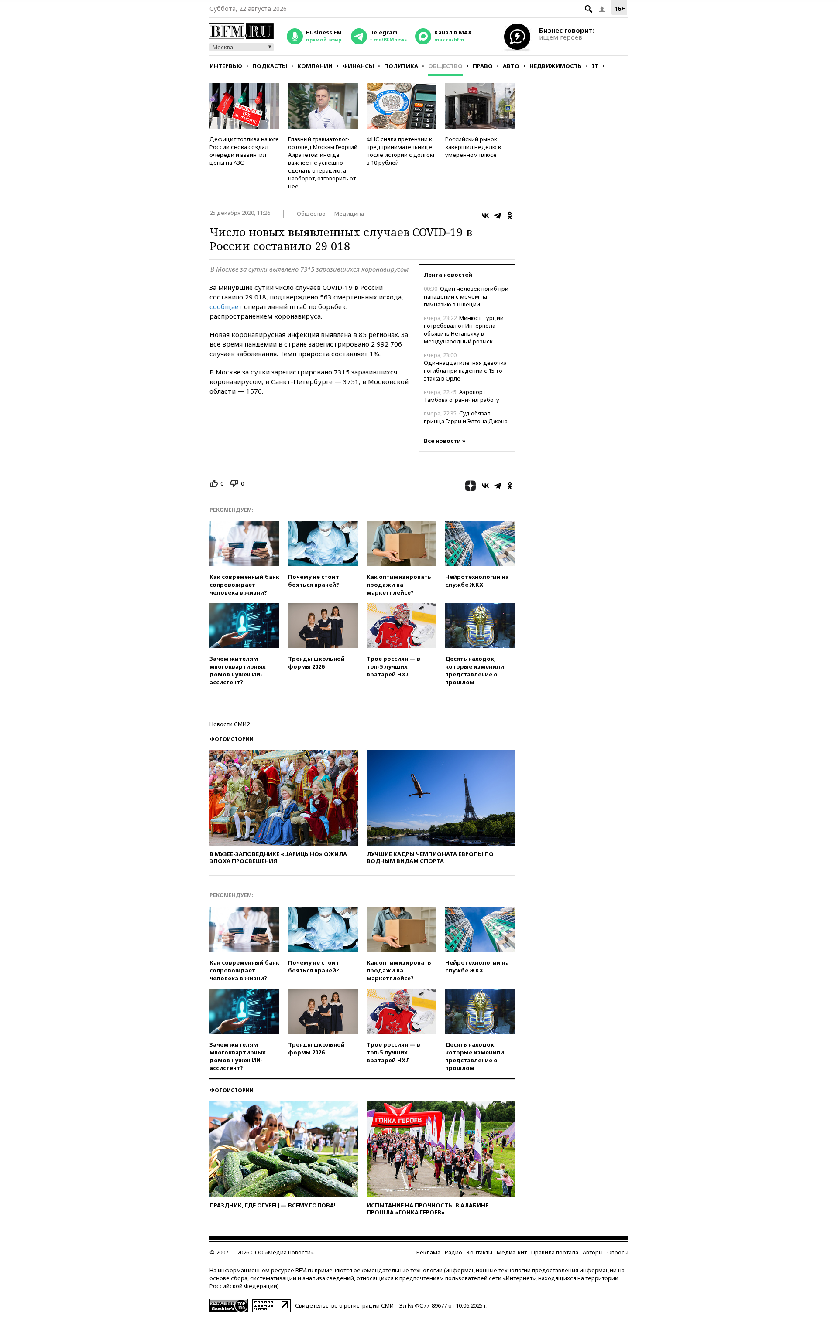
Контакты (479, 1252)
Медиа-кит (512, 1252)
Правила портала (554, 1252)
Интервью (226, 66)
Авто (511, 66)
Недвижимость (555, 66)
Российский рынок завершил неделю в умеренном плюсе (473, 147)
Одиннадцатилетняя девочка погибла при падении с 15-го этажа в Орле (465, 366)
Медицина (349, 213)
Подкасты (269, 66)
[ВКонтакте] (485, 215)
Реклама (428, 1252)
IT (595, 66)
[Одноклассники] (510, 215)
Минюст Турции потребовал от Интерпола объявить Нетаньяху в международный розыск (464, 329)
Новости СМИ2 (230, 724)
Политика (401, 66)
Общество (445, 66)
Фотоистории (232, 739)
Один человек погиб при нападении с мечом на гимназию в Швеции (466, 296)
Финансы (358, 66)
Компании (315, 66)
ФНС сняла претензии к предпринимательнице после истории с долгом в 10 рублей (400, 151)
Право (483, 66)
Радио (453, 1252)
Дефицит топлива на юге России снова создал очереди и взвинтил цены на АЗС (244, 151)
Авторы (593, 1252)
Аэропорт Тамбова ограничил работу (461, 396)
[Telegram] (497, 215)
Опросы (617, 1252)
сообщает (226, 306)
